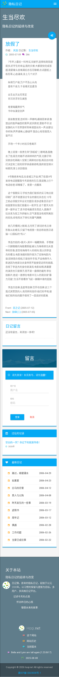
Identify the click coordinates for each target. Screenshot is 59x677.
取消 (32, 417)
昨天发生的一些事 (31, 502)
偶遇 (31, 525)
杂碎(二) (16, 312)
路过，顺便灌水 (31, 473)
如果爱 (31, 480)
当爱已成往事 (31, 540)
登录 (17, 417)
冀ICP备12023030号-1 (29, 672)
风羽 (15, 50)
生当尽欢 (33, 50)
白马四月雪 (31, 488)
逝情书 (31, 510)
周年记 (31, 517)
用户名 (13, 386)
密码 (12, 399)
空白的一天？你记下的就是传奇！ (23, 442)
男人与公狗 (31, 495)
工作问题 (31, 532)
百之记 (16, 307)
